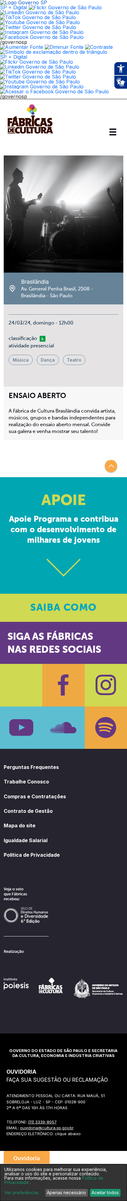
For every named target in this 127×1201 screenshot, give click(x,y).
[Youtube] (21, 728)
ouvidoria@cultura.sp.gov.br (47, 1127)
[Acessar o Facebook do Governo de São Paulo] (54, 91)
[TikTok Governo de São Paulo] (38, 72)
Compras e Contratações (35, 796)
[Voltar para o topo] (111, 466)
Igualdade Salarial (25, 840)
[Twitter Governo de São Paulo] (38, 77)
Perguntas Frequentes (31, 767)
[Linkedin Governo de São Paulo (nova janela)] (39, 12)
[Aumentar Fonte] (21, 47)
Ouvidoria (26, 1158)
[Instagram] (106, 685)
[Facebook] (63, 685)
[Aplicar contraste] (99, 47)
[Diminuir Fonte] (64, 47)
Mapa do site (19, 825)
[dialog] (63, 1182)
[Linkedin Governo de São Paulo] (39, 67)
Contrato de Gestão (28, 811)
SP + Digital (13, 7)
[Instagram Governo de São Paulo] (42, 32)
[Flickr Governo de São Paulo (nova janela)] (65, 7)
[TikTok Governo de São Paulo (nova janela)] (38, 17)
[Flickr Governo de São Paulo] (36, 62)
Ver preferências (21, 1192)
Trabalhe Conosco (26, 782)
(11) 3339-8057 (42, 1121)
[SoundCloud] (63, 728)
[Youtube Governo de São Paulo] (40, 82)
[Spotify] (106, 728)
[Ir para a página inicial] (30, 133)
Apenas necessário (66, 1192)
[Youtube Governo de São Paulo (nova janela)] (40, 22)
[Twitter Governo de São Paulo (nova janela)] (38, 27)
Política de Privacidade (32, 855)
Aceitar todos (105, 1192)
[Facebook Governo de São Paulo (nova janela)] (42, 37)
